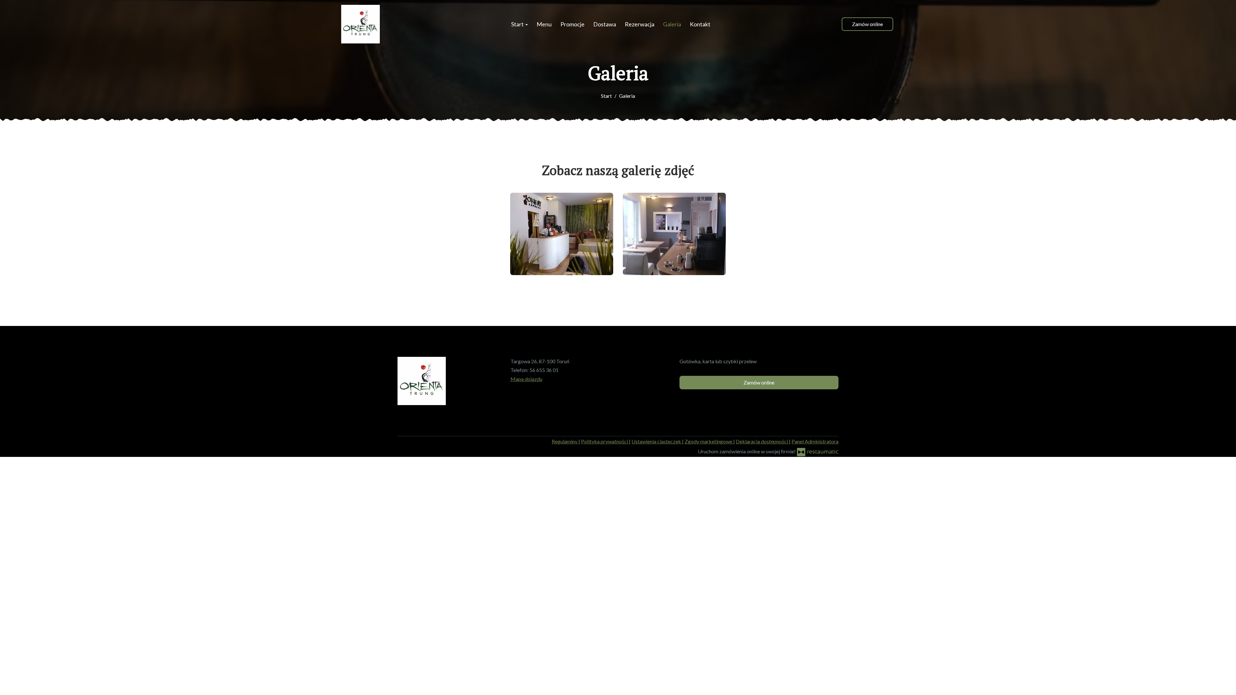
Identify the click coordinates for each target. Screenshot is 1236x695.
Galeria (672, 24)
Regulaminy (565, 441)
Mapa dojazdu (526, 379)
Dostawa (604, 24)
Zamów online (867, 24)
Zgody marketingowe (709, 441)
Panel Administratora (814, 441)
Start (518, 24)
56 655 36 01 (543, 370)
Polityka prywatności (605, 441)
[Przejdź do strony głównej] (360, 24)
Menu (544, 24)
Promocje (572, 24)
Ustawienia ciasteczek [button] (657, 441)
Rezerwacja (639, 24)
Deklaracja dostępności (762, 441)
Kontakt (700, 24)
